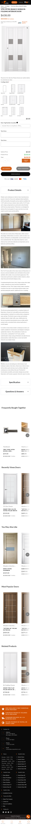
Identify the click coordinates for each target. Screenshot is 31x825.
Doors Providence (7, 777)
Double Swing (20, 93)
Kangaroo (18, 816)
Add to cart (26, 161)
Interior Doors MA (22, 766)
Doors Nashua (6, 780)
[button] (27, 28)
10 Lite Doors (8, 506)
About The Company (7, 799)
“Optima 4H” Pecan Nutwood (10, 629)
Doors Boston (6, 775)
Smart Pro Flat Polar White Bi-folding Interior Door (9, 688)
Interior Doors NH (22, 768)
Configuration (5, 82)
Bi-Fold (19, 115)
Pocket (2, 104)
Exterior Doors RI (7, 787)
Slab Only (3, 93)
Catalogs (21, 2)
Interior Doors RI (21, 761)
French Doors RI (21, 775)
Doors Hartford (6, 782)
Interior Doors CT (22, 764)
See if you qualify (24, 22)
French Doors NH (22, 782)
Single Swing (11, 93)
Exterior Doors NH (22, 787)
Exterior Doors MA (22, 784)
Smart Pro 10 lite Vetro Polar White (10, 509)
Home (2, 6)
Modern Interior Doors (8, 566)
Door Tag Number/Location (9, 122)
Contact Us (5, 801)
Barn (2, 115)
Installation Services (7, 793)
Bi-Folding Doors (9, 685)
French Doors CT (22, 777)
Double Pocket (12, 104)
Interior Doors (21, 757)
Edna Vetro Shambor (7, 569)
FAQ (4, 806)
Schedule (14, 2)
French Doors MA (22, 780)
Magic (18, 104)
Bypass (10, 115)
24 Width (7, 6)
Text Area (3, 131)
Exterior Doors (21, 759)
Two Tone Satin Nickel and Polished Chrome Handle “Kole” (9, 450)
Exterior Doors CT (7, 784)
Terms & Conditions (7, 803)
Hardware (6, 446)
